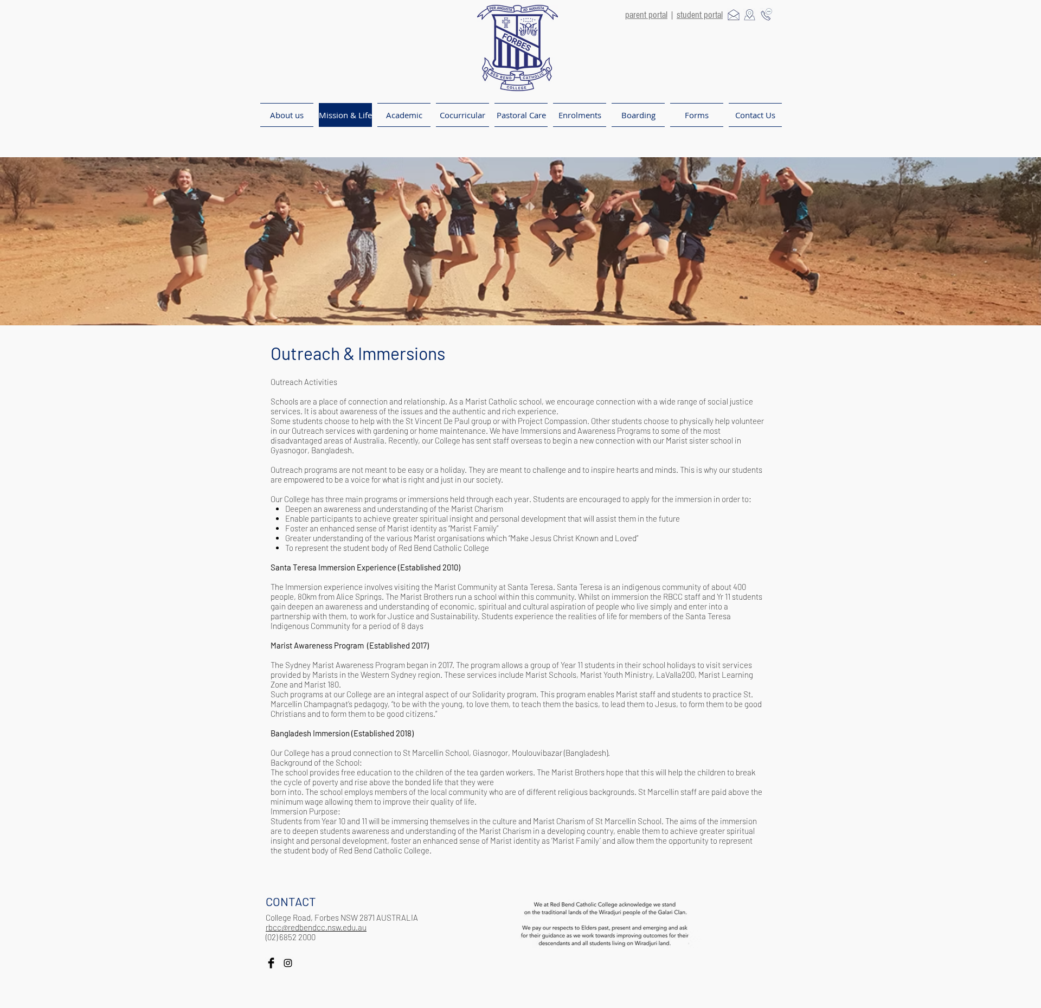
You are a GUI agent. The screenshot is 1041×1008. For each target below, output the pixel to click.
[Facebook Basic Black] (271, 963)
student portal (700, 15)
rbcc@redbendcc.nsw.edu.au (316, 927)
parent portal (646, 15)
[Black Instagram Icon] (287, 963)
